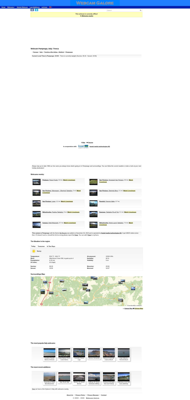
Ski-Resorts (63, 233)
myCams (44, 7)
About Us (70, 395)
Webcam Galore (92, 398)
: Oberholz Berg (108, 190)
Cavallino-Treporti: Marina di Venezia (50, 358)
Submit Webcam (22, 7)
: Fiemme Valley (107, 201)
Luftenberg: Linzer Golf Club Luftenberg (124, 382)
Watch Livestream (69, 180)
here (76, 235)
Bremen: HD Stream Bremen (79, 382)
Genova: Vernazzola (94, 358)
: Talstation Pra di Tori (109, 212)
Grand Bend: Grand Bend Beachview (49, 382)
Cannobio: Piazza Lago (79, 358)
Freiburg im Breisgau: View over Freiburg (109, 382)
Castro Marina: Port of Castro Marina (64, 358)
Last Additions (35, 7)
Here (33, 389)
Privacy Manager (93, 395)
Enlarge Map (139, 308)
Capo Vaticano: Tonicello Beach (123, 358)
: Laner (48, 201)
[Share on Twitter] (36, 10)
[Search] (140, 10)
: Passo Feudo (50, 180)
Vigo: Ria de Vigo (64, 382)
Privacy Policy (80, 395)
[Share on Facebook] (32, 10)
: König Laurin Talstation (111, 223)
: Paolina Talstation (52, 212)
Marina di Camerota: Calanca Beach (108, 358)
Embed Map (129, 308)
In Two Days (51, 246)
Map (83, 142)
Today (33, 246)
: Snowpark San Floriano (111, 180)
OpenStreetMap (132, 305)
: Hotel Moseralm (50, 223)
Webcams (10, 7)
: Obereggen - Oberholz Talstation (57, 190)
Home (3, 7)
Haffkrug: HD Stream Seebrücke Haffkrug (94, 382)
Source (90, 142)
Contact (103, 395)
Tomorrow (41, 246)
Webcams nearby (87, 16)
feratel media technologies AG (100, 146)
